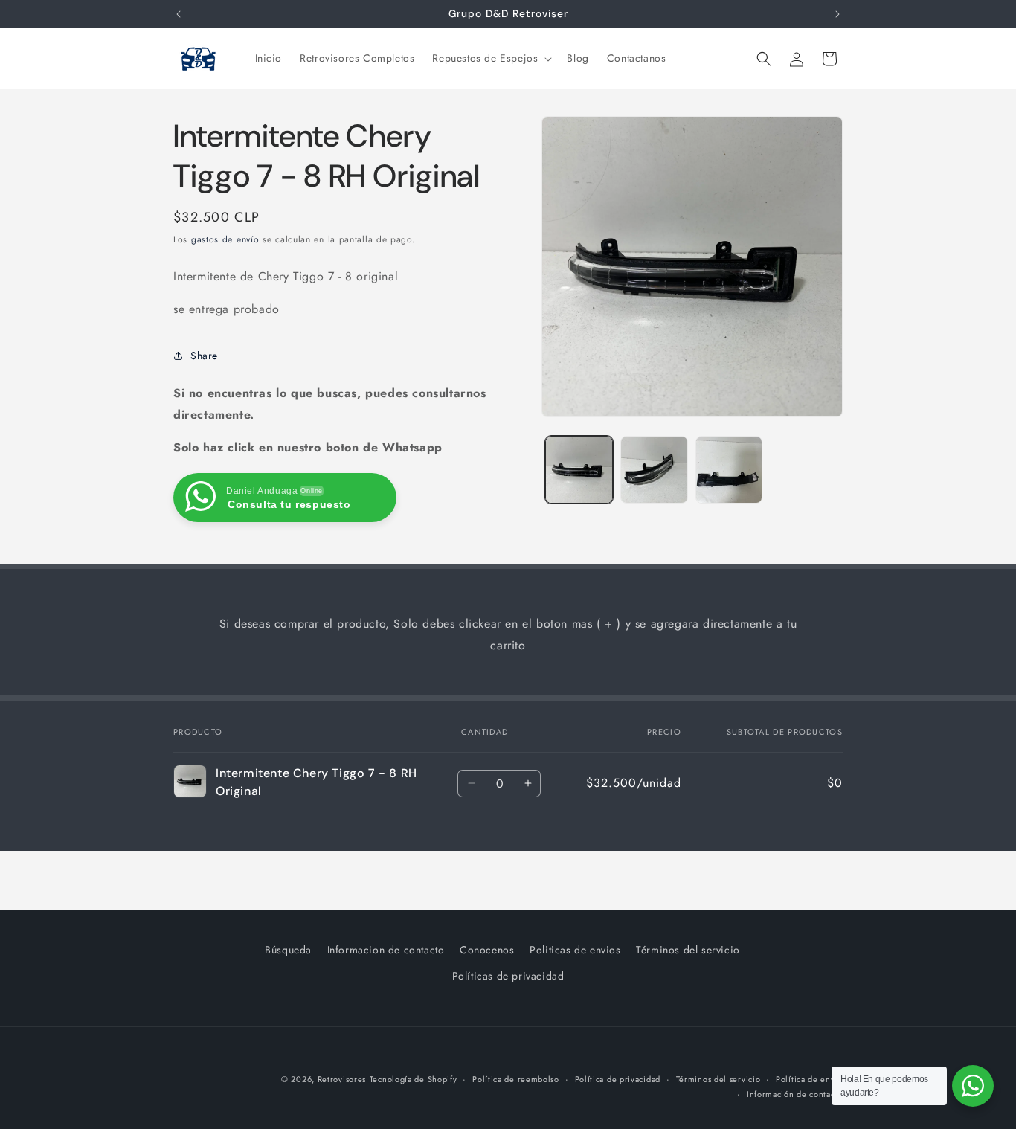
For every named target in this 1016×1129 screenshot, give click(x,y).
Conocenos (487, 949)
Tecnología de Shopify (413, 1079)
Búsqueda (288, 949)
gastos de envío (225, 239)
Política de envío (809, 1079)
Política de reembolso (515, 1079)
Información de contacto (795, 1095)
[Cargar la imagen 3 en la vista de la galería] (729, 470)
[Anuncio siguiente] (837, 14)
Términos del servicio (688, 949)
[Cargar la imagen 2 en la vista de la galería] (654, 470)
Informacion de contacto (386, 949)
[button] (490, 58)
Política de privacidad (617, 1079)
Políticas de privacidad (508, 975)
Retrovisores (342, 1079)
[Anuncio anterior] (178, 14)
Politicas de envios (575, 949)
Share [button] (204, 354)
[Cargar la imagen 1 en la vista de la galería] (579, 470)
